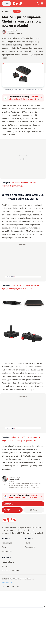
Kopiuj (35, 510)
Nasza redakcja (8, 562)
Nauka (27, 543)
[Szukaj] (38, 3)
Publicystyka (30, 547)
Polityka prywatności (10, 570)
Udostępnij (8, 504)
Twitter (7, 510)
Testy (4, 547)
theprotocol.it (7, 582)
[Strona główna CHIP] (18, 3)
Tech (17, 11)
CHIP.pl (10, 579)
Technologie (7, 543)
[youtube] (5, 484)
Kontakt (5, 566)
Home (7, 11)
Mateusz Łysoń (12, 31)
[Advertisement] (23, 260)
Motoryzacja (7, 551)
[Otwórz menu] (42, 3)
